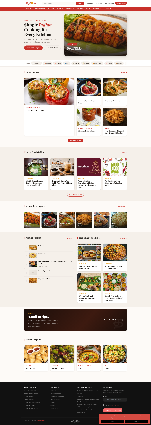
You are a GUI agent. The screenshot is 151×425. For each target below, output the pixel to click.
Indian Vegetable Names (30, 408)
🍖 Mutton (58, 63)
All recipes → (123, 340)
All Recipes (90, 3)
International (97, 8)
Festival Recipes (121, 3)
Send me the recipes (113, 410)
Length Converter (28, 399)
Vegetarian (29, 8)
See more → (70, 238)
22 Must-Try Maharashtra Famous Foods (88, 390)
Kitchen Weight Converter (31, 393)
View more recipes (75, 140)
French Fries (80, 396)
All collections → (122, 206)
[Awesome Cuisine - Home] (32, 3)
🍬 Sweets (109, 63)
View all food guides (75, 194)
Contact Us (54, 405)
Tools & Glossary (109, 3)
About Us (53, 402)
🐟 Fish (67, 63)
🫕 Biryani (76, 63)
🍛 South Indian (97, 63)
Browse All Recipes (33, 48)
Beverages (60, 8)
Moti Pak (79, 393)
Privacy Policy (54, 408)
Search (80, 3)
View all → (124, 72)
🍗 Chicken (47, 63)
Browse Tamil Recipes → (112, 320)
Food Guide (108, 8)
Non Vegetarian (40, 8)
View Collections (52, 48)
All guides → (123, 152)
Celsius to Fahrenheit (30, 390)
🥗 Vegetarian (36, 63)
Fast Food (51, 8)
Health (88, 8)
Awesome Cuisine (41, 420)
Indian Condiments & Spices (32, 402)
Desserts (80, 8)
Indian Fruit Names (29, 405)
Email (105, 396)
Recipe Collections (56, 393)
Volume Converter (29, 396)
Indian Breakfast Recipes (57, 396)
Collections (99, 3)
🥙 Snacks (86, 63)
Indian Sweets (70, 8)
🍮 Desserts (119, 63)
